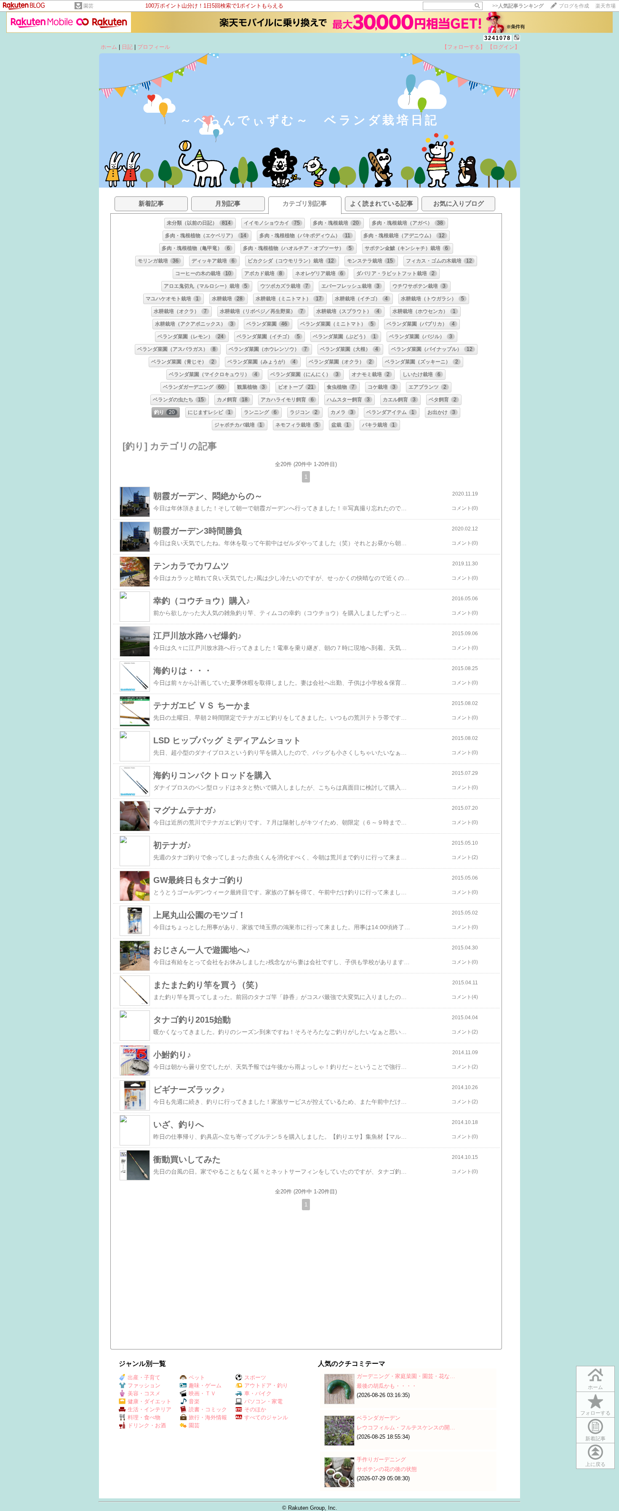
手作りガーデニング (381, 1459)
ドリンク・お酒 (147, 1425)
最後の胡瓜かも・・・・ (387, 1386)
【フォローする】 (464, 47)
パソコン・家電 (263, 1401)
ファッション (144, 1385)
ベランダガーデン (378, 1418)
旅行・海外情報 (208, 1417)
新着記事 (595, 1439)
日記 (127, 47)
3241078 (497, 38)
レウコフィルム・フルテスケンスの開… (406, 1427)
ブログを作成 (574, 6)
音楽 (194, 1401)
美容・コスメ (144, 1393)
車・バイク (258, 1393)
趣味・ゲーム (205, 1385)
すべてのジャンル (266, 1417)
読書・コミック (208, 1409)
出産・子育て (144, 1377)
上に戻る (595, 1464)
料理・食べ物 (144, 1417)
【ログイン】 (503, 47)
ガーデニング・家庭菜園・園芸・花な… (406, 1376)
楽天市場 (605, 6)
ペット (197, 1377)
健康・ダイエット (149, 1401)
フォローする (595, 1413)
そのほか (255, 1409)
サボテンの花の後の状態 (387, 1469)
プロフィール (153, 47)
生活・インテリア (149, 1409)
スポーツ (255, 1377)
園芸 (88, 6)
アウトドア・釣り (266, 1385)
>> (518, 6)
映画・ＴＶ (202, 1393)
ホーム (109, 47)
